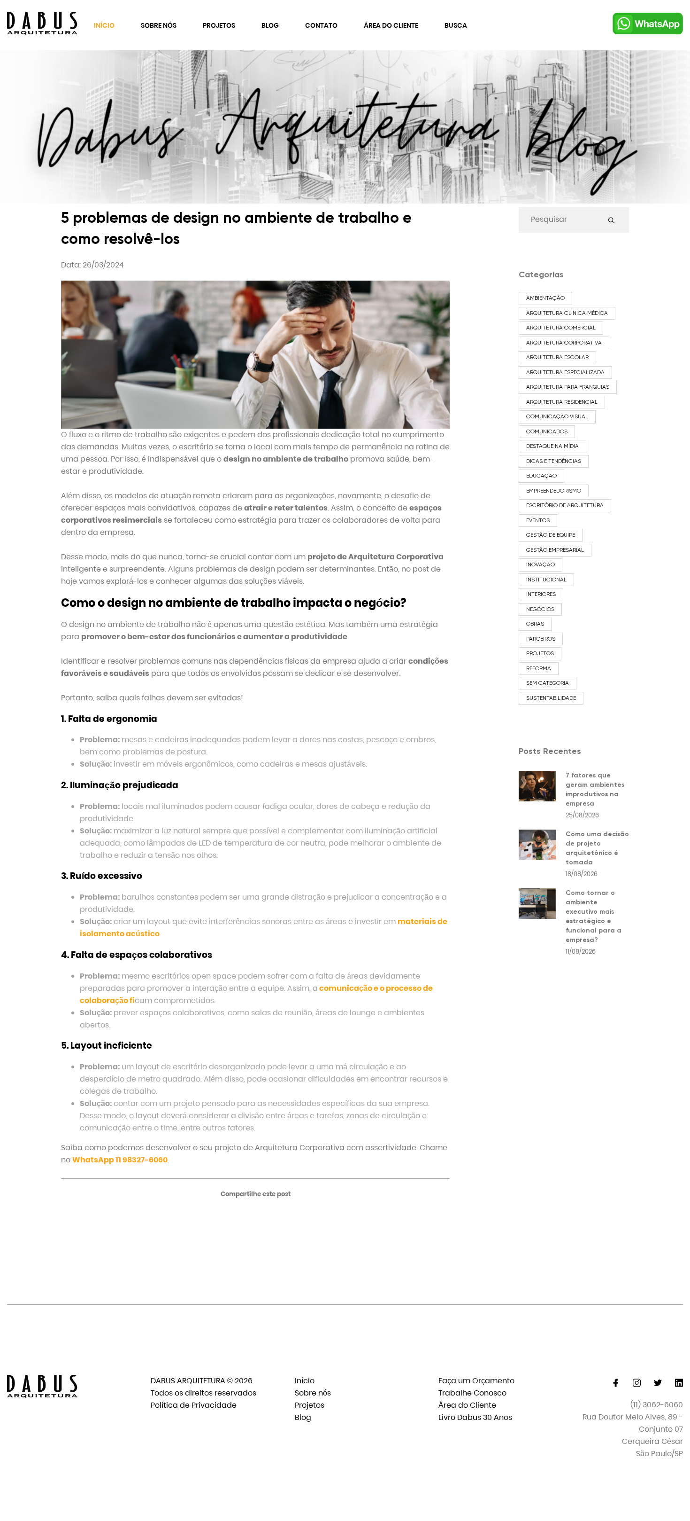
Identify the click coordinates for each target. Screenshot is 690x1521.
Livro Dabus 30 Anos (475, 1417)
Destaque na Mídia (552, 446)
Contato (321, 25)
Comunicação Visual (557, 416)
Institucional (546, 579)
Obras (535, 623)
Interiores (541, 594)
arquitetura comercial (561, 327)
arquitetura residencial (562, 402)
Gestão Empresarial (555, 550)
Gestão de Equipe (550, 535)
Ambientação (545, 298)
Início (104, 25)
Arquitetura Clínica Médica (567, 313)
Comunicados (546, 431)
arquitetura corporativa (564, 342)
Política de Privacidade (194, 1405)
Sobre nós (158, 25)
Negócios (540, 609)
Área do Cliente (391, 25)
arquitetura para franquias (567, 387)
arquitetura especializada (565, 372)
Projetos (219, 25)
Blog (270, 25)
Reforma (538, 668)
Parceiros (540, 638)
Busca (456, 25)
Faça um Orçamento (476, 1380)
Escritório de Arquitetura (565, 505)
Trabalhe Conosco (472, 1393)
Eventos (538, 520)
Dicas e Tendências (553, 461)
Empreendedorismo (553, 490)
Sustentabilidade (551, 698)
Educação (541, 475)
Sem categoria (547, 683)
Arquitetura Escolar (557, 357)
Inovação (540, 564)
